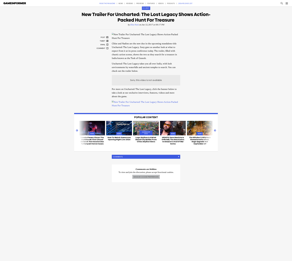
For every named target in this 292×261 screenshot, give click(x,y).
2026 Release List (185, 3)
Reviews (129, 3)
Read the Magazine (107, 3)
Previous (77, 130)
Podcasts (171, 3)
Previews (140, 3)
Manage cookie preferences (146, 177)
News (121, 3)
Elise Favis (134, 25)
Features (151, 3)
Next (215, 130)
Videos (161, 3)
